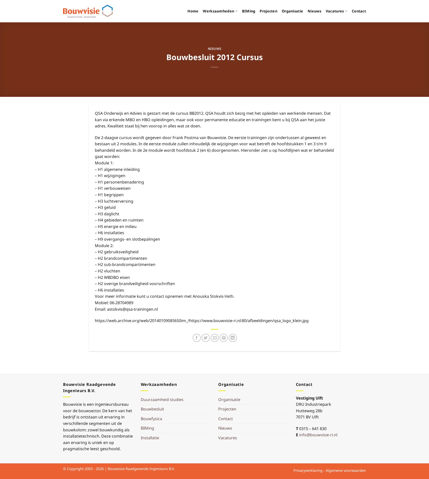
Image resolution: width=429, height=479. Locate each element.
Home (192, 11)
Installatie (150, 438)
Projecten (268, 11)
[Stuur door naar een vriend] (215, 338)
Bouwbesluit (152, 409)
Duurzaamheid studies (162, 399)
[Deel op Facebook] (197, 338)
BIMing (248, 11)
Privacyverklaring (307, 470)
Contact (359, 11)
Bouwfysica (151, 418)
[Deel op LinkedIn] (233, 338)
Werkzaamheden (218, 11)
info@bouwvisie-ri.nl (318, 435)
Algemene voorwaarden (346, 470)
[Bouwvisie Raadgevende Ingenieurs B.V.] (88, 11)
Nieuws (314, 11)
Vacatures (335, 11)
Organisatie (292, 11)
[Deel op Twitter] (206, 338)
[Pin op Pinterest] (223, 338)
